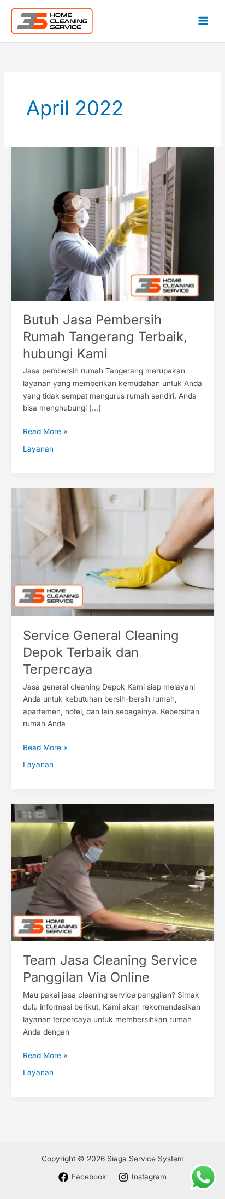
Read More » (45, 430)
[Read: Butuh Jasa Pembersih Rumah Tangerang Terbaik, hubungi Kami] (112, 223)
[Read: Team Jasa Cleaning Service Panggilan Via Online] (112, 872)
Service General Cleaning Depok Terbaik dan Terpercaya (101, 652)
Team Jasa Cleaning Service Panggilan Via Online (110, 968)
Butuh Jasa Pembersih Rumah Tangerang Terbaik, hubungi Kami (105, 336)
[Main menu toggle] (203, 21)
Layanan (38, 448)
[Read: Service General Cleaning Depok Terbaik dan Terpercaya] (112, 551)
